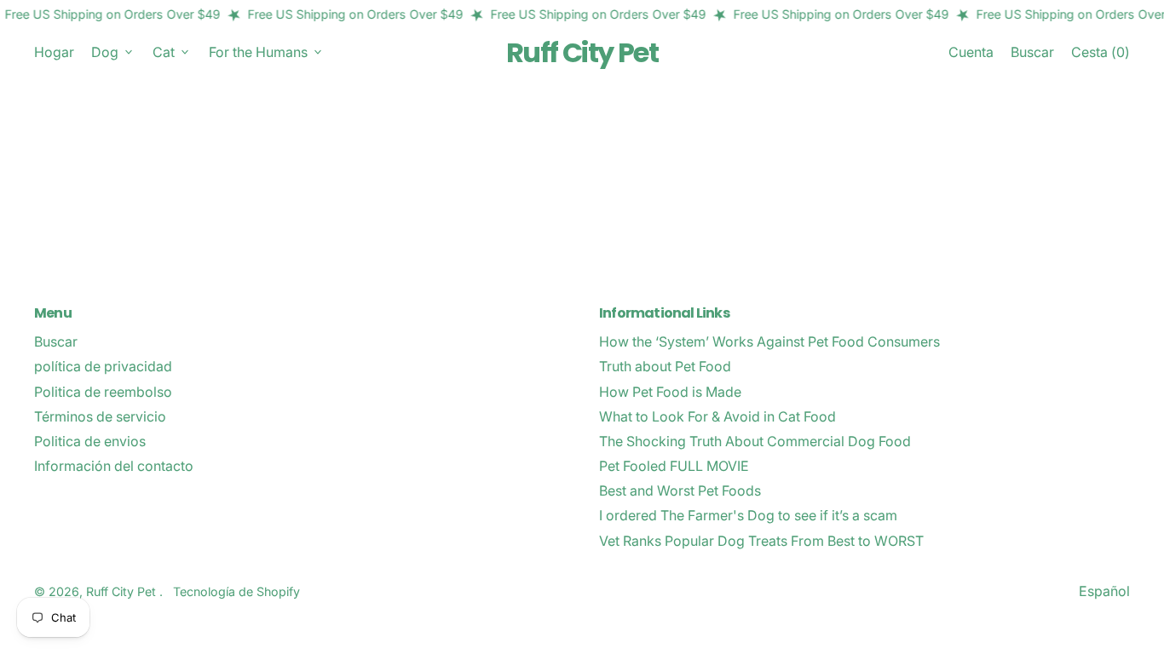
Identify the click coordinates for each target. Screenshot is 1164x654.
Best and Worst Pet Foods (680, 490)
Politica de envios (90, 441)
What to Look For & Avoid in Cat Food (717, 416)
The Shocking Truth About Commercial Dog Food (755, 441)
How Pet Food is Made (670, 391)
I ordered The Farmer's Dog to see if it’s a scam (748, 515)
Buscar (56, 341)
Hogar (54, 51)
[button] (1032, 52)
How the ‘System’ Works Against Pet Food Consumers (769, 341)
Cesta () (1100, 55)
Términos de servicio (100, 416)
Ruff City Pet (582, 52)
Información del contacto (113, 465)
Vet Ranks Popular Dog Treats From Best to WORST (761, 540)
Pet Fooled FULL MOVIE (674, 465)
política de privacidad (103, 366)
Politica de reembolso (103, 391)
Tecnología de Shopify (236, 591)
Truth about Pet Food (665, 366)
